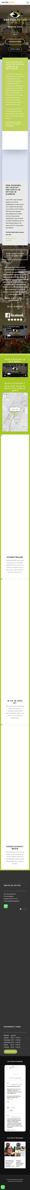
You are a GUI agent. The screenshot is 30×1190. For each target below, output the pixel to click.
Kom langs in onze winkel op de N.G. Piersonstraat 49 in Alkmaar (13, 124)
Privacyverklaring (18, 1181)
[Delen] (17, 1067)
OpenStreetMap (19, 430)
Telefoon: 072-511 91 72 (11, 898)
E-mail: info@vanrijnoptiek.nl (11, 901)
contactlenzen (10, 111)
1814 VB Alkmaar (8, 896)
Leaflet (13, 430)
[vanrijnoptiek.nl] (8, 1144)
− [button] (4, 397)
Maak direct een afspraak (11, 239)
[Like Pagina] (13, 1067)
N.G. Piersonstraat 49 (10, 894)
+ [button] (4, 395)
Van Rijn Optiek (14, 1076)
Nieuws (5, 437)
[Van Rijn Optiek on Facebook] (15, 1072)
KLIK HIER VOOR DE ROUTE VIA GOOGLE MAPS (15, 388)
